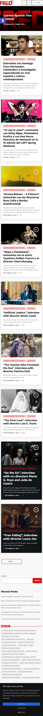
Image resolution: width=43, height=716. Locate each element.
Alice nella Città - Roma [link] (10, 636)
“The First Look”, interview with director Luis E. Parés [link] (20, 422)
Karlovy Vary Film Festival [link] (31, 660)
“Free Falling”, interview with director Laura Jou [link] (20, 537)
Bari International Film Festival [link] (13, 639)
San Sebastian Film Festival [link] (12, 669)
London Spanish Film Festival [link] (14, 59)
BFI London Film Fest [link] (9, 642)
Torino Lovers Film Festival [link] (12, 675)
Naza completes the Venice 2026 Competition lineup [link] (20, 601)
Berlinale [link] (30, 639)
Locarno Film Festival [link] (10, 663)
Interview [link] (31, 59)
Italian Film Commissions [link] (11, 660)
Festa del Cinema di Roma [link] (11, 648)
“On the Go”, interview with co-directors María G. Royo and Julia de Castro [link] (20, 478)
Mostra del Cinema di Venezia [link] (30, 663)
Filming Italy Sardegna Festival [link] (13, 651)
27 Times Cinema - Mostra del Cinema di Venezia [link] (19, 631)
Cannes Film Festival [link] (9, 645)
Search (4, 576)
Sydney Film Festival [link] (9, 672)
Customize (21, 708)
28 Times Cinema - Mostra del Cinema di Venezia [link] (19, 634)
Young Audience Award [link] (30, 678)
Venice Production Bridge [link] (11, 678)
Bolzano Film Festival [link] (26, 642)
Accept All (21, 704)
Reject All (21, 712)
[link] (3, 21)
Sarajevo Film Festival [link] (31, 669)
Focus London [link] (31, 651)
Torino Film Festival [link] (25, 672)
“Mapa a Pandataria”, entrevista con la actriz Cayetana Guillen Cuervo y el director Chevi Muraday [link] (21, 256)
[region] (21, 699)
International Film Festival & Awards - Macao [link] (18, 657)
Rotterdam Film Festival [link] (10, 666)
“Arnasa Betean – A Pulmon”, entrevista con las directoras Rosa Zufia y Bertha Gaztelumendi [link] (21, 199)
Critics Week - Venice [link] (25, 645)
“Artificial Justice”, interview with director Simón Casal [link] (21, 314)
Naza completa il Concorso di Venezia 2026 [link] (17, 597)
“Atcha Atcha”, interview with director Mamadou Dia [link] (20, 619)
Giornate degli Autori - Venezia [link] (13, 654)
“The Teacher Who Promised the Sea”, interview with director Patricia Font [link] (21, 368)
